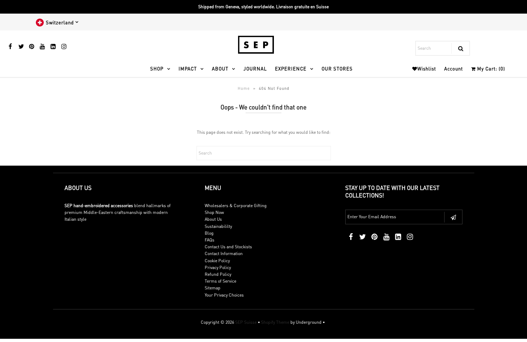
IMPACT (188, 68)
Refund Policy (218, 274)
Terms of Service (220, 281)
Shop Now (214, 212)
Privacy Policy (218, 267)
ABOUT (220, 68)
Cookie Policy (217, 260)
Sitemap (212, 287)
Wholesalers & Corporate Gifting (236, 205)
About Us (213, 219)
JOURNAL (255, 68)
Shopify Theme (275, 322)
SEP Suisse (246, 322)
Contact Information (224, 253)
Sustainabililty (218, 226)
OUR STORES (337, 68)
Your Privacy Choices (224, 295)
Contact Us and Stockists (228, 246)
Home (244, 88)
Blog (209, 233)
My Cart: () (490, 68)
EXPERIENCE (291, 68)
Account (453, 68)
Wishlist (426, 68)
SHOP (156, 68)
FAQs (209, 240)
